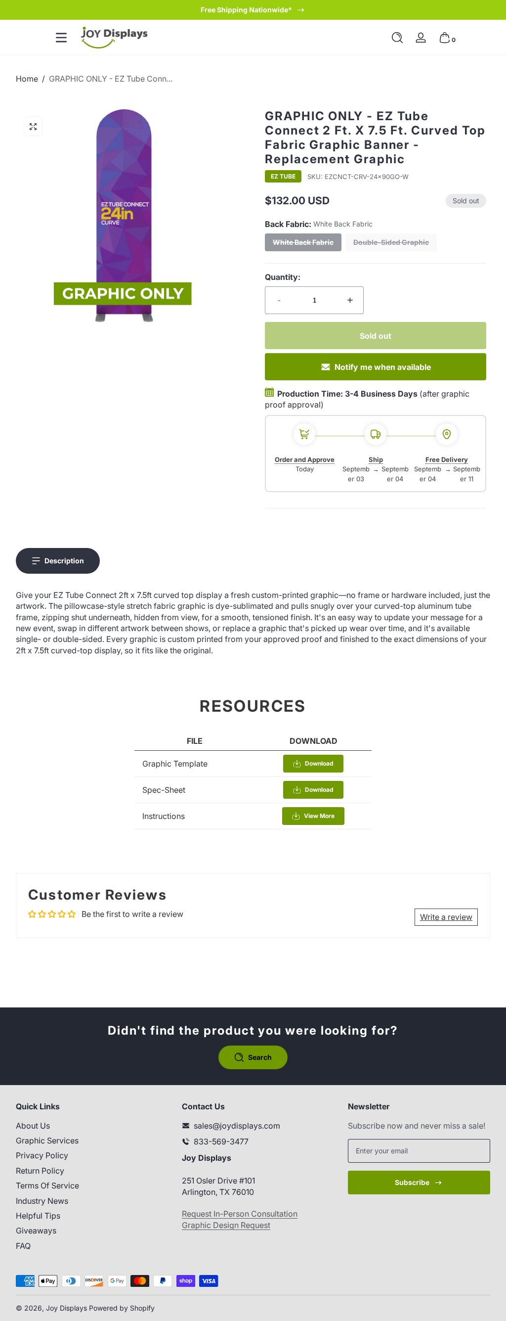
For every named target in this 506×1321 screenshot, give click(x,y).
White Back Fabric (303, 242)
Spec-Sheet (163, 790)
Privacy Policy (42, 1155)
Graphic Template (175, 764)
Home (27, 79)
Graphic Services (47, 1140)
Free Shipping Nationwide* (246, 9)
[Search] (397, 38)
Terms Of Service (47, 1185)
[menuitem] (87, 1125)
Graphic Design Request (226, 1225)
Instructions (163, 816)
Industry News (42, 1201)
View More (319, 816)
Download (319, 763)
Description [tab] (64, 560)
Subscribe (412, 1182)
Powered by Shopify (122, 1308)
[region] (253, 10)
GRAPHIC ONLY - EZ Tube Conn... (110, 79)
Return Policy (40, 1171)
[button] (397, 37)
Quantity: (282, 277)
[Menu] (61, 37)
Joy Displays (66, 1308)
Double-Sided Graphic (391, 242)
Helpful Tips (38, 1216)
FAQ (23, 1246)
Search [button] (260, 1057)
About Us (33, 1126)
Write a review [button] (446, 917)
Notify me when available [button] (383, 367)
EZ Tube (283, 177)
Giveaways (36, 1230)
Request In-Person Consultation (239, 1214)
